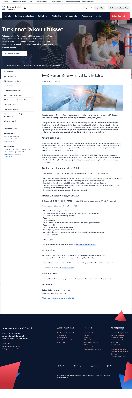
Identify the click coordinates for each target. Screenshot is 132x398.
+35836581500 (8, 157)
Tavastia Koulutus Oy (57, 2)
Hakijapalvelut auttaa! (12, 54)
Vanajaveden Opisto (117, 337)
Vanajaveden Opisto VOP (42, 2)
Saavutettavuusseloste (103, 375)
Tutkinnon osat (9, 86)
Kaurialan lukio (115, 344)
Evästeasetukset (62, 377)
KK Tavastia (5, 2)
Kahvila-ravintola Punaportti (65, 333)
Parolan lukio (114, 342)
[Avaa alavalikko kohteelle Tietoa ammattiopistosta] (102, 15)
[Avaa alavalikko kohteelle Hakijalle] (11, 15)
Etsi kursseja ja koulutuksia (119, 8)
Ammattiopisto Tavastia (19, 2)
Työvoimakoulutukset (11, 109)
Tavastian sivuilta (68, 268)
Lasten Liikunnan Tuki (88, 2)
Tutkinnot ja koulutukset (24, 16)
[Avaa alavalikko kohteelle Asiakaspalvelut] (78, 15)
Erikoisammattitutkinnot (12, 81)
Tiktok (112, 366)
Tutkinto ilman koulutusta (13, 90)
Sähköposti (87, 340)
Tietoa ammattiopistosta (91, 16)
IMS (85, 344)
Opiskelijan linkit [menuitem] (118, 16)
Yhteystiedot (87, 8)
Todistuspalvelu (88, 333)
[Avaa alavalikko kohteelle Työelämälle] (62, 15)
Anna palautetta (89, 347)
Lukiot (30, 2)
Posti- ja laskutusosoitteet (11, 349)
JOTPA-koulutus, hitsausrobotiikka (16, 100)
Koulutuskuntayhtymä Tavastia (120, 333)
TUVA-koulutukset (10, 104)
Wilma (86, 335)
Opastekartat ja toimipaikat (11, 346)
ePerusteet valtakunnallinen (85, 245)
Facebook (63, 366)
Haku (101, 8)
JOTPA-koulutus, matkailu (13, 95)
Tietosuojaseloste (88, 375)
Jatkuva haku (61, 342)
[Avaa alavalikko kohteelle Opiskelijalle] (48, 15)
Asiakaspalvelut (71, 16)
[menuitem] (7, 16)
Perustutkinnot (9, 72)
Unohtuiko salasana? (90, 342)
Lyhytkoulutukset (10, 121)
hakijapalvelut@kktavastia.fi (12, 154)
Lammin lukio (115, 347)
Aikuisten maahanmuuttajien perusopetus (14, 115)
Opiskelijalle (42, 16)
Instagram (80, 366)
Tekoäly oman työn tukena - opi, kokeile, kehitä (58, 298)
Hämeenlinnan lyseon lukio (119, 349)
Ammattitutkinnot (10, 76)
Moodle (86, 337)
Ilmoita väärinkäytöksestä (91, 349)
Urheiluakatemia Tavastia (73, 2)
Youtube (96, 366)
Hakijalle (7, 16)
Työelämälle (56, 16)
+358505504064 (9, 141)
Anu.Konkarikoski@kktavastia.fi (13, 139)
